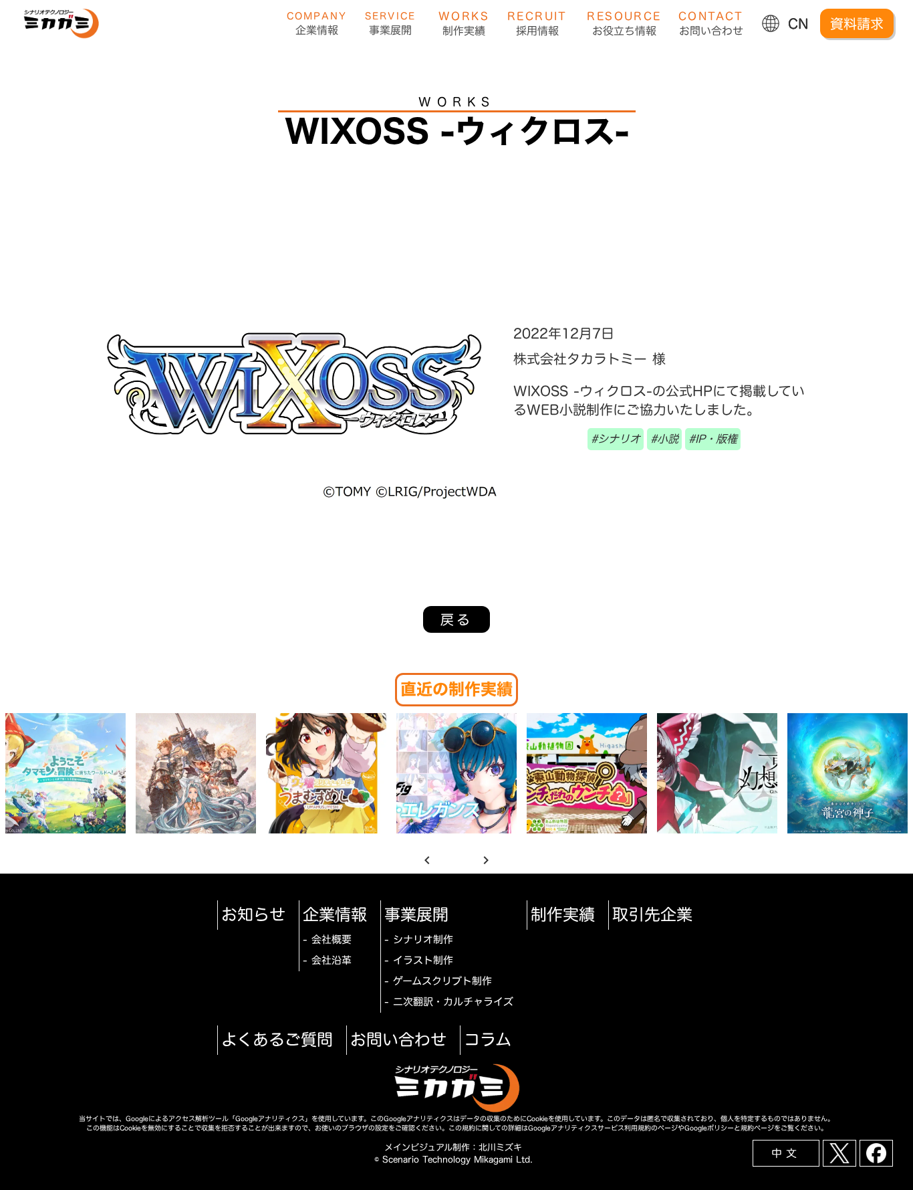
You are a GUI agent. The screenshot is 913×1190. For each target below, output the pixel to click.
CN (798, 23)
